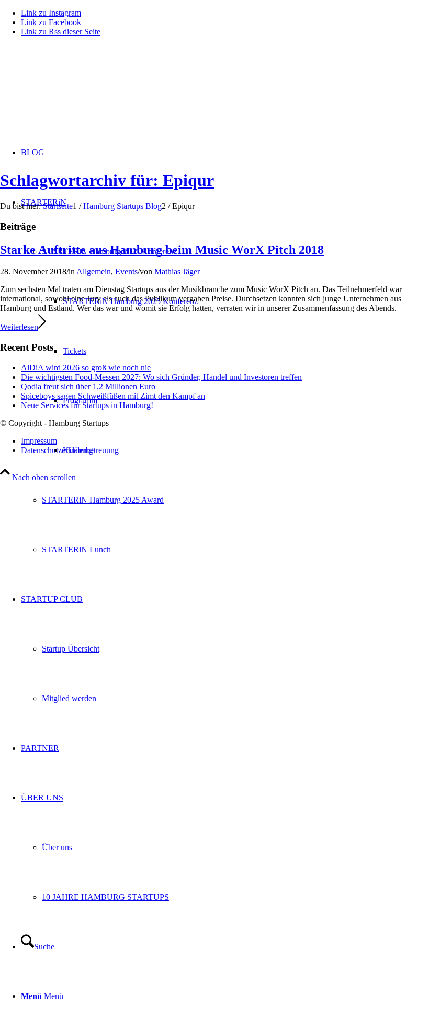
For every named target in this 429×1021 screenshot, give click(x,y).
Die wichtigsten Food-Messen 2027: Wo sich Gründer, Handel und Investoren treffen (161, 377)
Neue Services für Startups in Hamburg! (87, 405)
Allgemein (93, 271)
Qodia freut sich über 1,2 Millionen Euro (88, 386)
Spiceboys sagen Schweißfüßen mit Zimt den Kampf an (113, 395)
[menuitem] (235, 500)
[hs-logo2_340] (78, 94)
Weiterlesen (19, 326)
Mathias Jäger (177, 271)
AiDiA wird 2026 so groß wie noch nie (86, 367)
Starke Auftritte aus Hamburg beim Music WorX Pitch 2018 (162, 250)
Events (126, 271)
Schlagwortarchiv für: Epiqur (107, 180)
